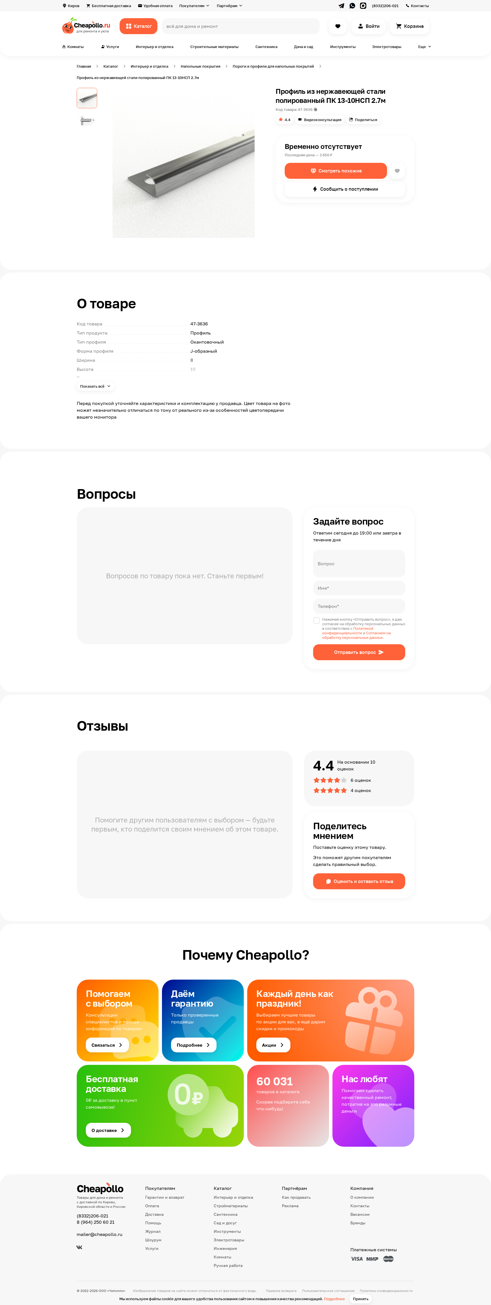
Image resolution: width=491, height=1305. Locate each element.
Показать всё (92, 386)
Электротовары (386, 46)
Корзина (414, 26)
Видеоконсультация (322, 119)
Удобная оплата (157, 5)
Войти (373, 26)
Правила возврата (281, 1291)
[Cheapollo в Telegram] (341, 5)
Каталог (143, 26)
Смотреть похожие (340, 171)
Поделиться (366, 119)
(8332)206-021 (385, 5)
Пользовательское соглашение (328, 1291)
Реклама (290, 1205)
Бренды (357, 1222)
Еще (422, 46)
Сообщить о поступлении (349, 189)
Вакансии (360, 1214)
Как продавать (296, 1197)
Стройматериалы (231, 1205)
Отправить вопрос (355, 652)
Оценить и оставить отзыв (363, 881)
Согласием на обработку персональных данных (356, 635)
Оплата (152, 1205)
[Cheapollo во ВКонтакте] (79, 1247)
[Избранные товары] (338, 26)
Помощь (153, 1222)
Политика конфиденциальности (386, 1291)
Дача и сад (303, 46)
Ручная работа (228, 1265)
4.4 (287, 119)
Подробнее (334, 1298)
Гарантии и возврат (164, 1197)
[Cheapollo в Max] (363, 5)
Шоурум (153, 1239)
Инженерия (225, 1248)
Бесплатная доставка (111, 5)
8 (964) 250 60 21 (96, 1222)
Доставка (154, 1214)
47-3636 (305, 109)
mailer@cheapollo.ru (99, 1234)
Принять (361, 1298)
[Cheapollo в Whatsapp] (352, 5)
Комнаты (222, 1256)
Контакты (420, 5)
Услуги (152, 1248)
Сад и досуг (225, 1222)
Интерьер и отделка (154, 46)
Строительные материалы (214, 46)
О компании (362, 1197)
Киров (73, 5)
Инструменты (342, 46)
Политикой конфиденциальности (347, 630)
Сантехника (266, 46)
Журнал (153, 1231)
